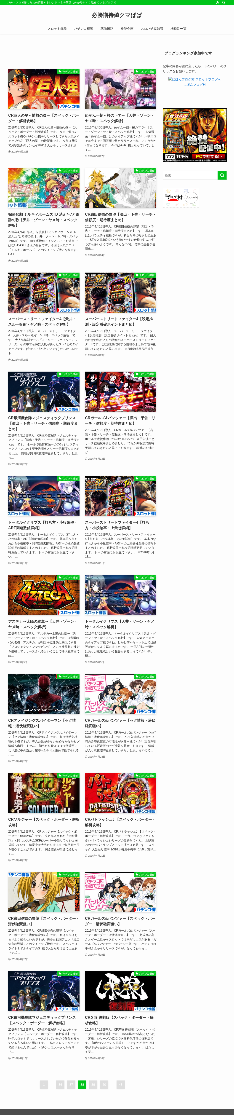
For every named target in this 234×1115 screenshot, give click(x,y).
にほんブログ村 (194, 84)
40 (104, 1084)
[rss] (218, 2)
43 (120, 1084)
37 (71, 1084)
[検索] (224, 2)
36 (60, 1084)
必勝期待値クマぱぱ (117, 15)
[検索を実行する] (222, 175)
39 (93, 1084)
